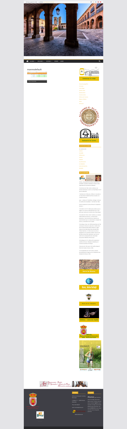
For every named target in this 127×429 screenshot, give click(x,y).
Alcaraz (91, 397)
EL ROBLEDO (82, 164)
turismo (97, 408)
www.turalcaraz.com (79, 414)
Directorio (81, 103)
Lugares (96, 403)
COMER (62, 61)
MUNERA (81, 168)
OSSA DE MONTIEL (83, 166)
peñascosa (89, 406)
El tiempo (81, 86)
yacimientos (90, 411)
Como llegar (81, 88)
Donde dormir (82, 92)
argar (95, 397)
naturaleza (89, 404)
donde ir (92, 401)
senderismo (93, 408)
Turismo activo (82, 94)
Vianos (100, 408)
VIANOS (81, 151)
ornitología (93, 404)
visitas (93, 409)
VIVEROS (81, 159)
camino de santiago (91, 399)
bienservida (98, 397)
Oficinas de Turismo (83, 97)
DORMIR (56, 61)
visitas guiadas (96, 409)
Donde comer (82, 90)
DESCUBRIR (40, 61)
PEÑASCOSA (82, 155)
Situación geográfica (83, 84)
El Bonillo (95, 401)
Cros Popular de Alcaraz (49, 2)
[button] (35, 61)
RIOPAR (80, 157)
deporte (89, 401)
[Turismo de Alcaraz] (63, 4)
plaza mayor (96, 406)
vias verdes (89, 409)
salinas (89, 408)
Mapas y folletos (82, 99)
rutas (99, 406)
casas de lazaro (97, 399)
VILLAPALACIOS (82, 161)
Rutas (80, 101)
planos (92, 406)
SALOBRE (81, 153)
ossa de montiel (98, 404)
